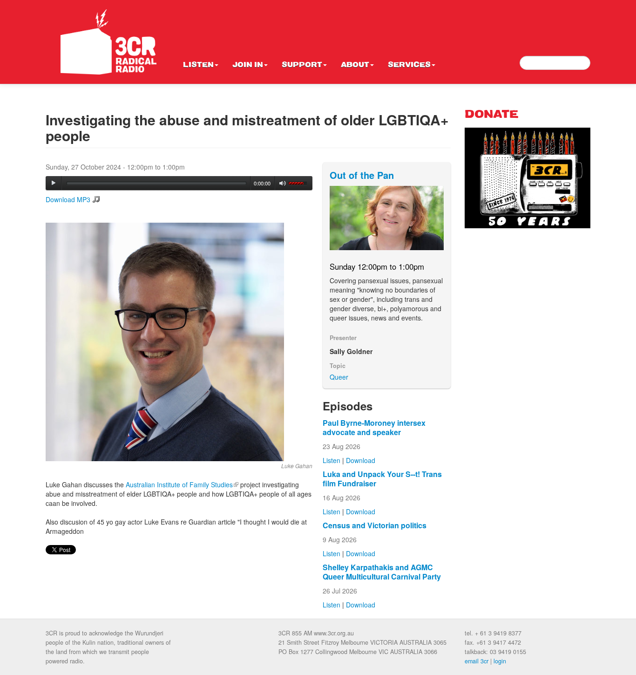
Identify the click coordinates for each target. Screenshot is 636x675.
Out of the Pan (362, 175)
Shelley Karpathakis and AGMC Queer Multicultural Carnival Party (382, 572)
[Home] (108, 42)
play (53, 183)
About (355, 65)
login (500, 661)
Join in (247, 65)
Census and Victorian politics (374, 525)
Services (409, 65)
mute (283, 183)
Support (302, 65)
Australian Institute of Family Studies (182, 484)
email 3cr (476, 661)
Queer (339, 377)
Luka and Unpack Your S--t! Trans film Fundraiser (382, 479)
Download (360, 460)
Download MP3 (68, 199)
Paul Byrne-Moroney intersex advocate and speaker (374, 427)
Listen (198, 65)
